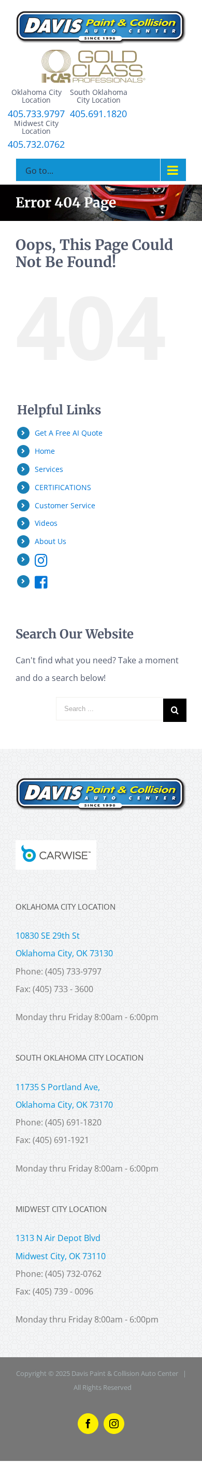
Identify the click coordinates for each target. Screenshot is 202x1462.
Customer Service (65, 505)
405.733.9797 (36, 114)
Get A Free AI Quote (69, 433)
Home (45, 451)
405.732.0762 (36, 145)
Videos (46, 523)
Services (49, 469)
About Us (50, 541)
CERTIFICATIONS (63, 487)
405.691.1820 (98, 114)
